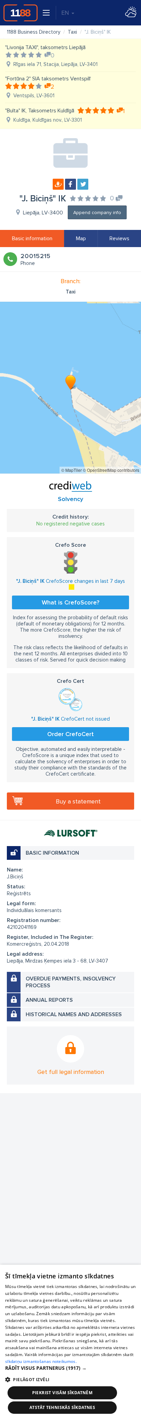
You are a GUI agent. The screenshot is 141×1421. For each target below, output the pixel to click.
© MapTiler (71, 470)
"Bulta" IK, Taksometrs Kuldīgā (39, 110)
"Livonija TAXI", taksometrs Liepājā (45, 47)
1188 (20, 12)
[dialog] (70, 1343)
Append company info (97, 212)
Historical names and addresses (74, 1014)
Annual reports (49, 1000)
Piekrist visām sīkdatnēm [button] (62, 1393)
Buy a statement (78, 801)
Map (81, 238)
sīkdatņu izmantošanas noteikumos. (41, 1361)
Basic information (32, 238)
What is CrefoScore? (70, 602)
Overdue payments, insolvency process (71, 982)
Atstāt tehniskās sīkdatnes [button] (62, 1407)
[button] (70, 1368)
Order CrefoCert (70, 734)
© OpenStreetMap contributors (111, 470)
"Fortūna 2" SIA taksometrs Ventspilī (47, 78)
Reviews (119, 238)
